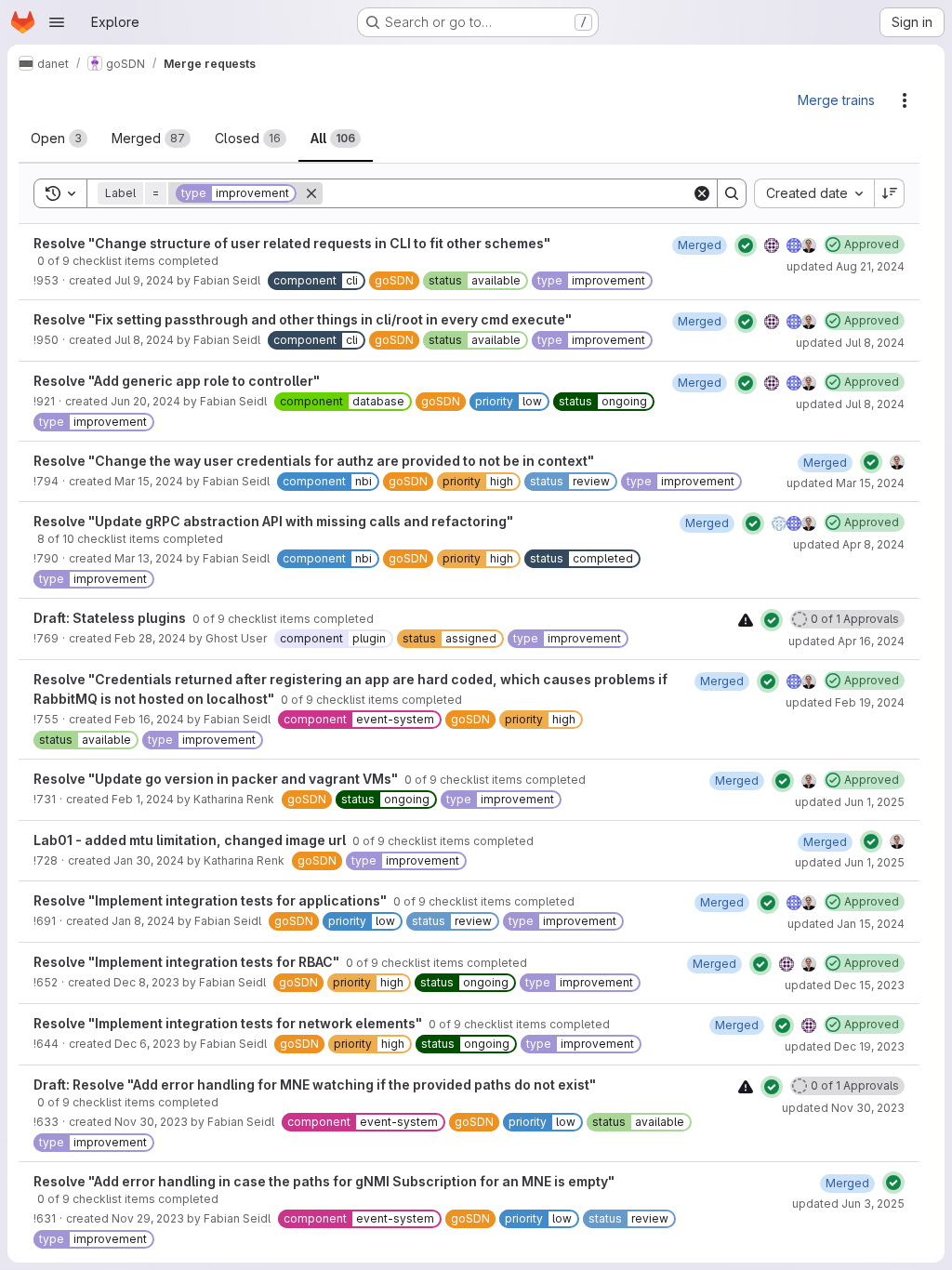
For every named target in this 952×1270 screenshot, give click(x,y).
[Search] (732, 193)
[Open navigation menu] (57, 22)
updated (846, 266)
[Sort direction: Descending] (890, 193)
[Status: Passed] (745, 245)
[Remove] (311, 193)
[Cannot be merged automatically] (745, 620)
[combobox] (814, 193)
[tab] (59, 138)
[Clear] (702, 193)
